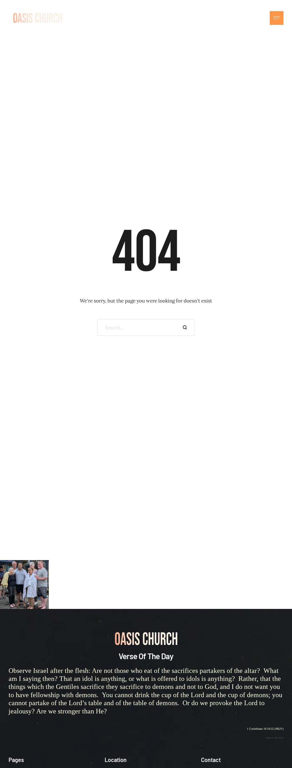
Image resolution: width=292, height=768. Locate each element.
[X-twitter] (250, 18)
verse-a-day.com (274, 737)
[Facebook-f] (237, 18)
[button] (261, 18)
